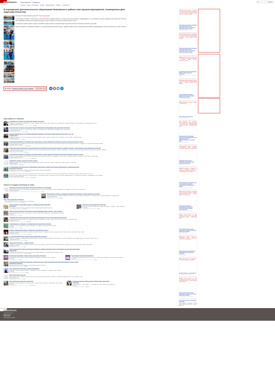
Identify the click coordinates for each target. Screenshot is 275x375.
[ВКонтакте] (50, 88)
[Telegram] (58, 88)
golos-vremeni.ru (9, 83)
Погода (42, 5)
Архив (29, 5)
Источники (35, 5)
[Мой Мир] (62, 88)
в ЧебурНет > (66, 5)
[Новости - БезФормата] (8, 2)
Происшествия (49, 5)
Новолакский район (44, 15)
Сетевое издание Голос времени (23, 88)
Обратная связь (7, 314)
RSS (14, 317)
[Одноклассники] (54, 88)
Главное (22, 5)
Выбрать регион (7, 315)
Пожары (58, 5)
